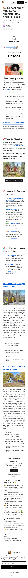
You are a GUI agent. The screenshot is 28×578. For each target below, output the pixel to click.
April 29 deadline (19, 122)
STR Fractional (12, 255)
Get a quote (14, 238)
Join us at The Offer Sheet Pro (14, 180)
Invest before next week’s (9, 122)
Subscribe (20, 2)
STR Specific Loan (13, 223)
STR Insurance (12, 231)
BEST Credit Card (12, 272)
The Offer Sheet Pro (11, 47)
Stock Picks (11, 264)
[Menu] (26, 2)
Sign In (13, 476)
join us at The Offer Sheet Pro (16, 145)
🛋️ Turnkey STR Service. (12, 209)
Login (13, 2)
